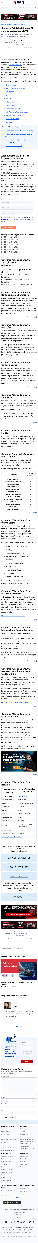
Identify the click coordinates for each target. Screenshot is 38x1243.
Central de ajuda (26, 1129)
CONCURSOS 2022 (19, 876)
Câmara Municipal (15, 65)
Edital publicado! (23, 796)
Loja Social (4, 1137)
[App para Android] (15, 1222)
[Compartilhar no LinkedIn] (29, 48)
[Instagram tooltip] (21, 1222)
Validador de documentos (8, 1139)
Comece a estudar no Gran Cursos (19, 914)
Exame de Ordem (6, 1161)
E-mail (3, 1103)
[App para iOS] (12, 1222)
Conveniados (5, 1142)
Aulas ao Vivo (24, 1161)
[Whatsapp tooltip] (24, 1222)
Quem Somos (5, 1129)
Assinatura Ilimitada (7, 1156)
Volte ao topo (31, 317)
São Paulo (23, 24)
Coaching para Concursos (8, 1158)
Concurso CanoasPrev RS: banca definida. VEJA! (20, 131)
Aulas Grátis (23, 1164)
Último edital (11, 105)
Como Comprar (5, 1134)
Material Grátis (24, 1158)
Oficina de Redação (6, 1180)
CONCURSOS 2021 (19, 867)
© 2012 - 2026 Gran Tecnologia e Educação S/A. (19, 1209)
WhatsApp (25, 1134)
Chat (23, 1131)
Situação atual (11, 85)
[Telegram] (33, 1222)
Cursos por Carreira (7, 1172)
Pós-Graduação (5, 1166)
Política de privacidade (19, 1212)
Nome (3, 1097)
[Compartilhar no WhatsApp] (31, 48)
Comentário (5, 1076)
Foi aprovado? (28, 1147)
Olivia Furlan (4, 986)
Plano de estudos (12, 119)
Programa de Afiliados (7, 1145)
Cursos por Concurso (7, 1169)
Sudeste (16, 24)
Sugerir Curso (24, 1166)
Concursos (9, 24)
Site (2, 1110)
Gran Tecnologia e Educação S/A (25, 1227)
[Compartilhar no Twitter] (26, 48)
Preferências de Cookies (8, 1150)
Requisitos (10, 98)
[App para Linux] (9, 1222)
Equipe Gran (20, 40)
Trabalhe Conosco (6, 1147)
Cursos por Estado (6, 1174)
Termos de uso (19, 1214)
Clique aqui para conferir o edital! (11, 837)
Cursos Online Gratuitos (8, 1182)
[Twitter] (30, 1222)
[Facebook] (27, 1222)
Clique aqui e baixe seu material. (13, 616)
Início (2, 24)
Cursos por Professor (7, 1177)
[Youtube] (18, 1222)
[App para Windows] (6, 1222)
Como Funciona (5, 1131)
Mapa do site (19, 1217)
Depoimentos (24, 1156)
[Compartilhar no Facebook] (24, 48)
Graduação (4, 1164)
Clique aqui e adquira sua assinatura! (14, 702)
